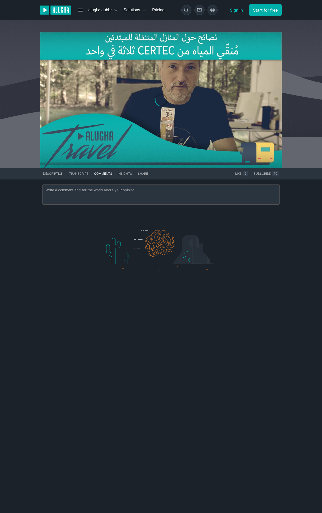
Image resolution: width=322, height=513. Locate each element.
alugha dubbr (99, 10)
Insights (125, 173)
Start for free (265, 10)
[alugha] (55, 10)
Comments (103, 173)
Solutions (132, 10)
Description (53, 173)
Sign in (236, 10)
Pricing (158, 10)
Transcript (79, 173)
